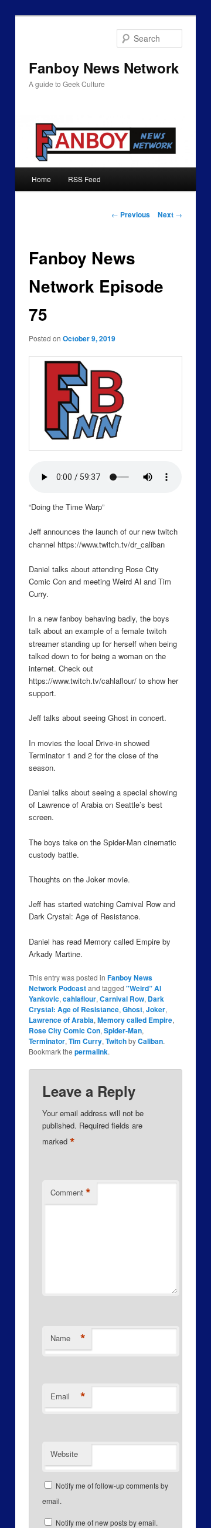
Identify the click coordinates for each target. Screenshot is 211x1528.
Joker (155, 1009)
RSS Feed (84, 179)
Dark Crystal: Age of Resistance (96, 1004)
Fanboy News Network (104, 68)
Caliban (150, 1041)
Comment (70, 1192)
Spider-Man (123, 1030)
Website (64, 1453)
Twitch (116, 1041)
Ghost (132, 1009)
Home (41, 179)
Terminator (47, 1041)
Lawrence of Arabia (61, 1020)
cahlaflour (79, 998)
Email (68, 1396)
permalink (91, 1051)
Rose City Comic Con (64, 1030)
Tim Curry (85, 1041)
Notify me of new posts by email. (107, 1522)
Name (68, 1338)
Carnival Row (122, 998)
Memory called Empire (134, 1020)
